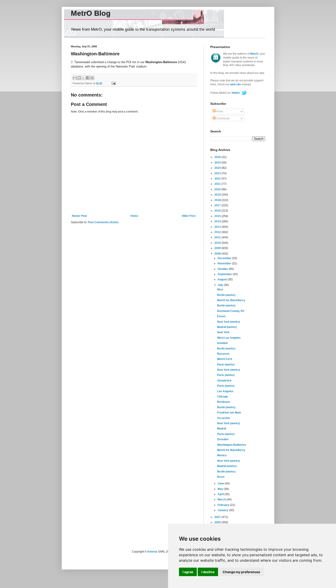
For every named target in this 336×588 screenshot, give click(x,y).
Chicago (222, 396)
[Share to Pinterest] (92, 77)
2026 (217, 157)
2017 (217, 205)
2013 (217, 226)
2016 (217, 210)
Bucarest (223, 353)
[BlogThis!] (79, 77)
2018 (217, 200)
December (225, 258)
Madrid (221, 428)
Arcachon (223, 418)
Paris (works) (226, 364)
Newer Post (79, 215)
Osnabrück (224, 380)
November (225, 263)
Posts (219, 111)
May (221, 489)
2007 (217, 517)
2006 (217, 522)
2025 (217, 162)
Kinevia (152, 551)
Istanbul (222, 343)
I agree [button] (188, 572)
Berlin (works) (226, 295)
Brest (220, 476)
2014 (217, 221)
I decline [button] (207, 572)
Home (134, 215)
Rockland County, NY (231, 311)
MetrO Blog (91, 13)
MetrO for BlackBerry (231, 300)
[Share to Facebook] (87, 77)
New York (223, 332)
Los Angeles (225, 391)
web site (235, 84)
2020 (217, 189)
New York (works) (228, 321)
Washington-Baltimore (231, 444)
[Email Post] (112, 83)
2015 (217, 216)
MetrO (254, 53)
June (221, 483)
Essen (221, 316)
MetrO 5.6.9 (224, 359)
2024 (217, 167)
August (223, 279)
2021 (217, 183)
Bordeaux (223, 401)
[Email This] (74, 77)
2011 (217, 237)
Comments (223, 118)
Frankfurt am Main (229, 412)
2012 (217, 232)
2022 (217, 178)
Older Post (188, 215)
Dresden (222, 439)
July (221, 285)
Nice (220, 289)
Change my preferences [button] (241, 572)
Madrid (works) (227, 327)
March (222, 499)
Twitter (235, 92)
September (225, 274)
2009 (217, 248)
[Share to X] (83, 77)
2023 (217, 173)
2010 (217, 242)
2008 (217, 253)
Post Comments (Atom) (103, 222)
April (221, 494)
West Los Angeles (229, 337)
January (223, 510)
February (224, 505)
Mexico (222, 455)
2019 (217, 194)
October (223, 269)
